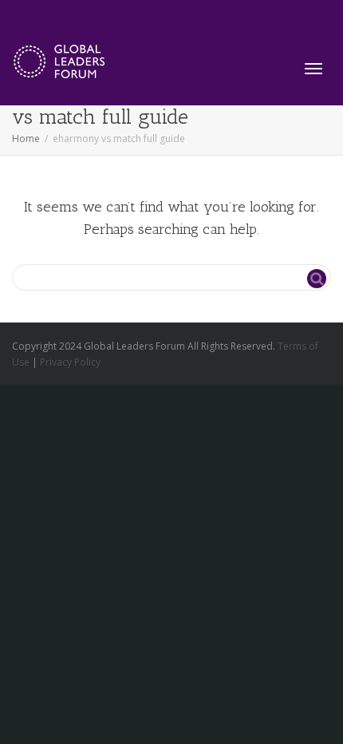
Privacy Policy (70, 362)
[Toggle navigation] (313, 68)
